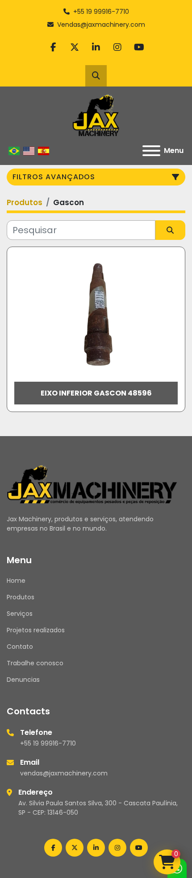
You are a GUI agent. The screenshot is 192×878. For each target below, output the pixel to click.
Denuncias (23, 679)
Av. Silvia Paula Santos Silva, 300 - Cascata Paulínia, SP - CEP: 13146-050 (98, 808)
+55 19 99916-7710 (101, 11)
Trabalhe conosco (35, 663)
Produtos (20, 597)
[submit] (170, 230)
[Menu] (151, 150)
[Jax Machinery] (92, 483)
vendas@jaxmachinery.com (64, 773)
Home (16, 580)
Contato (20, 646)
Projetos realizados (36, 630)
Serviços (20, 613)
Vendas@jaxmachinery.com (101, 24)
